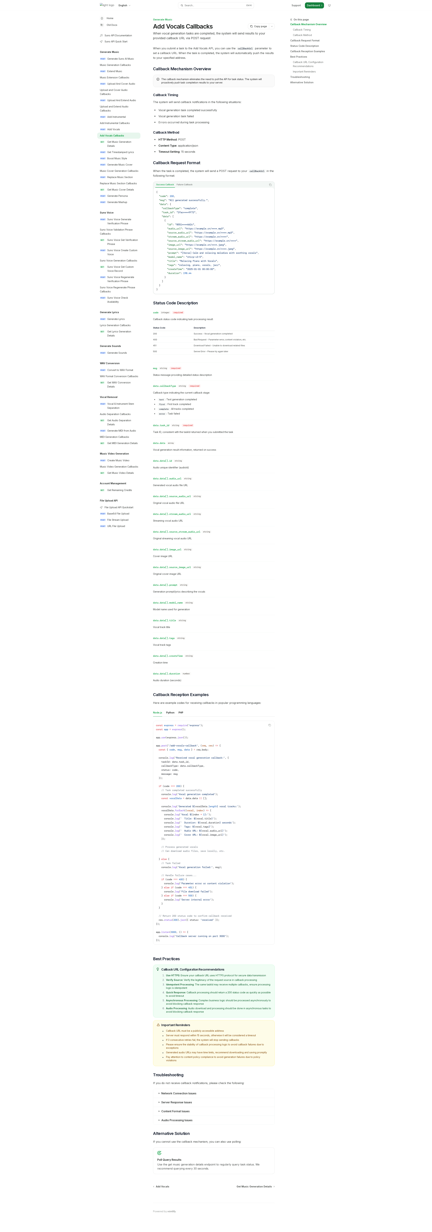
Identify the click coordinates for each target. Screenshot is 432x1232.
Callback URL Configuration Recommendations (308, 64)
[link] (214, 1160)
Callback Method (302, 35)
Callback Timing (302, 29)
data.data (159, 443)
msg (155, 368)
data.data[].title (164, 620)
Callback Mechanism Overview (308, 24)
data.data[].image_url (167, 549)
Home (110, 18)
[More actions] (272, 26)
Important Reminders (304, 71)
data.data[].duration (166, 673)
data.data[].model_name (168, 602)
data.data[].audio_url (167, 478)
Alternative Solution (302, 82)
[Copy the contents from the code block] (270, 185)
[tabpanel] (214, 241)
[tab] (165, 185)
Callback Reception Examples (307, 51)
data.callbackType (164, 386)
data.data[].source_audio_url (172, 496)
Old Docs (112, 24)
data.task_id (161, 425)
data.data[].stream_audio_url (172, 514)
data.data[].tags (164, 638)
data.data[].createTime (168, 656)
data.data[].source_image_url (172, 567)
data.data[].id (162, 460)
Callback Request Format (305, 40)
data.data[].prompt (165, 585)
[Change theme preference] (329, 5)
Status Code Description (304, 45)
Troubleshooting (300, 77)
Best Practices (298, 56)
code (155, 312)
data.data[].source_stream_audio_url (176, 531)
